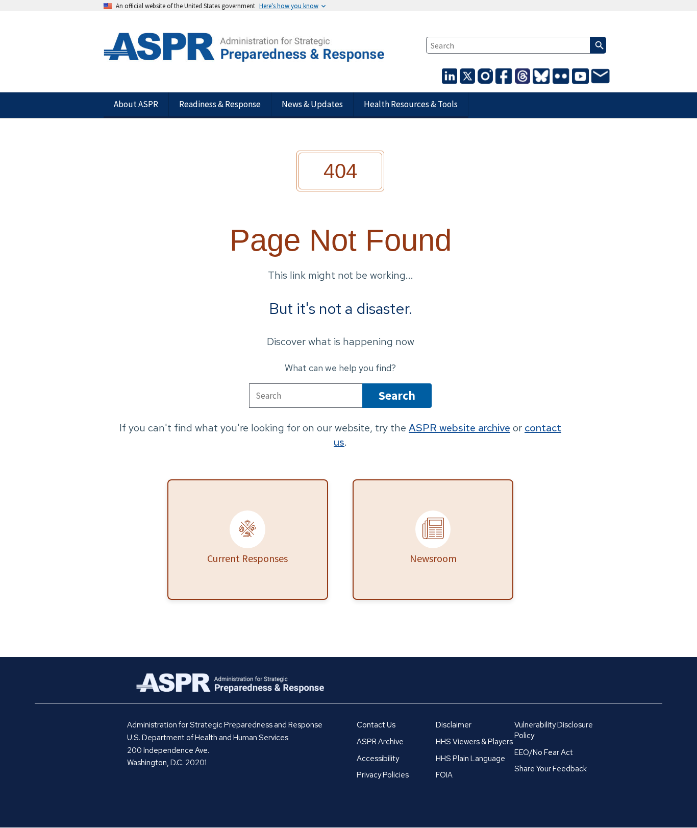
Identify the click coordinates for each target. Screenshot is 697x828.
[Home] (184, 48)
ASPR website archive (459, 427)
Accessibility (378, 758)
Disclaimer (453, 725)
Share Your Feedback (550, 769)
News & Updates (312, 104)
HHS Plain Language (470, 758)
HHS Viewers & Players (474, 742)
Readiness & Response (220, 104)
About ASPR (136, 104)
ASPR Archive (380, 742)
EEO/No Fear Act (543, 752)
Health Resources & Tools (411, 104)
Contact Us (376, 725)
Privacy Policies (383, 775)
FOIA (444, 775)
